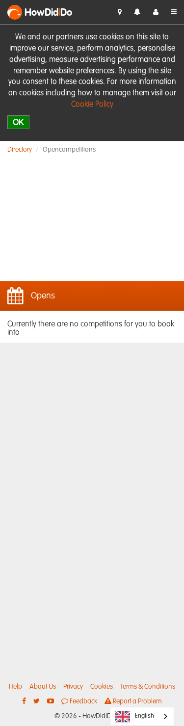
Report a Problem (136, 701)
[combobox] (142, 716)
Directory (19, 149)
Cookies (101, 686)
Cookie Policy (92, 104)
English (144, 716)
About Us (42, 686)
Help (15, 686)
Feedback (82, 701)
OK (18, 122)
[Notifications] (137, 12)
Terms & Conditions (147, 686)
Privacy (73, 686)
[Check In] (120, 12)
